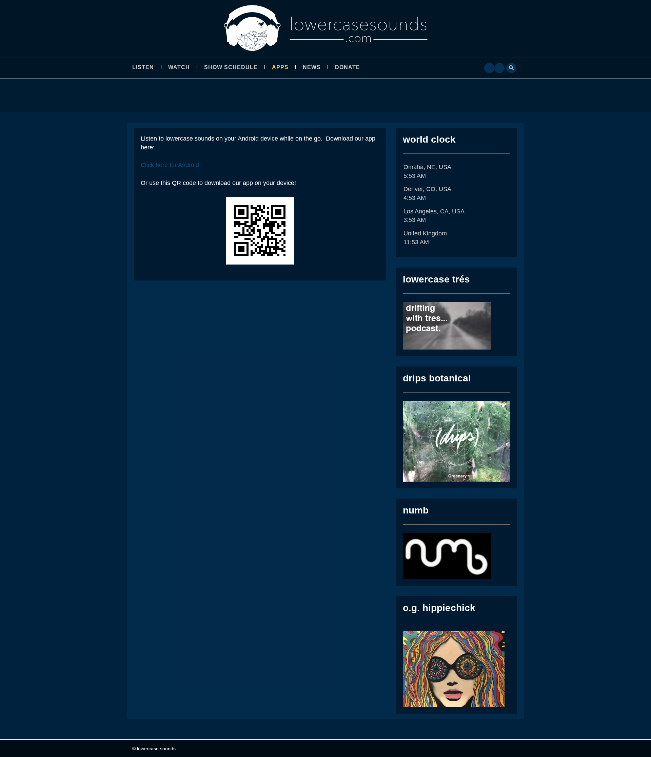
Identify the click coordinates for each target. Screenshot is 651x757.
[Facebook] (489, 67)
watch (179, 67)
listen (143, 67)
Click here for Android (170, 165)
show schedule (231, 67)
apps (280, 67)
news (312, 67)
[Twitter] (499, 67)
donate (347, 67)
